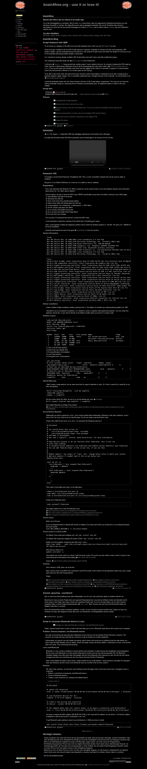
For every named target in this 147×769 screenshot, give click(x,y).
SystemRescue (81, 230)
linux (26, 52)
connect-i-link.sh (53, 681)
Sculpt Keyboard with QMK (55, 42)
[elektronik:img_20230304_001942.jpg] (88, 117)
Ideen (19, 17)
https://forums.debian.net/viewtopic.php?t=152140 (70, 561)
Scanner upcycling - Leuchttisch (57, 593)
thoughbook (125, 588)
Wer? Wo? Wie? (22, 30)
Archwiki (98, 399)
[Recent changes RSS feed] (30, 759)
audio (20, 47)
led (22, 52)
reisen (19, 59)
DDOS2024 (48, 130)
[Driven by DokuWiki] (20, 759)
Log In (17, 761)
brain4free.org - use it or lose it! (71, 5)
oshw (18, 57)
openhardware (21, 55)
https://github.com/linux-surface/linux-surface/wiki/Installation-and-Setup (91, 582)
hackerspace (114, 168)
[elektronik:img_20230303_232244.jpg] (88, 113)
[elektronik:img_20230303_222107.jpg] (88, 101)
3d (17, 47)
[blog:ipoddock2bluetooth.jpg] (88, 625)
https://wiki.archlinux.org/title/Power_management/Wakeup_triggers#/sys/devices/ (75, 513)
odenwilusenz (127, 168)
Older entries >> (87, 731)
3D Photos (21, 28)
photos (24, 57)
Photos (20, 25)
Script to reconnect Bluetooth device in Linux (63, 621)
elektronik (20, 50)
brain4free (22, 10)
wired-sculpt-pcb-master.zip (89, 94)
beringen (120, 168)
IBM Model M (105, 46)
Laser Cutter (84, 604)
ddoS (48, 134)
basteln (26, 48)
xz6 (130, 588)
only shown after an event (86, 557)
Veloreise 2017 (22, 34)
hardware (30, 50)
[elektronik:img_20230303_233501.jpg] (88, 120)
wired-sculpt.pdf (60, 92)
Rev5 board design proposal (55, 78)
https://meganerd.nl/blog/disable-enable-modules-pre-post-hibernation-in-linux (73, 515)
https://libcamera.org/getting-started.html (109, 586)
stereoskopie (29, 59)
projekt (31, 57)
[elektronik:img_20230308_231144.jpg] (88, 124)
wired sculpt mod (77, 61)
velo (24, 61)
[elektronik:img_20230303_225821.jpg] (88, 109)
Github (106, 94)
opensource (30, 54)
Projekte (20, 19)
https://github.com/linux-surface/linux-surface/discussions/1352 (69, 584)
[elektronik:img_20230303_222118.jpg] (88, 104)
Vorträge (20, 23)
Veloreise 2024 (22, 36)
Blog (19, 32)
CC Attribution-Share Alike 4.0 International (98, 764)
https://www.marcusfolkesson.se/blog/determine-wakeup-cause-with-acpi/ (72, 511)
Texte (19, 21)
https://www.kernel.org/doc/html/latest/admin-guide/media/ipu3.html (70, 580)
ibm (36, 50)
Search (128, 761)
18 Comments (69, 125)
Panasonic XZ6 (49, 173)
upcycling (18, 61)
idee (18, 52)
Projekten (112, 27)
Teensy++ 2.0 (58, 64)
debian (119, 588)
